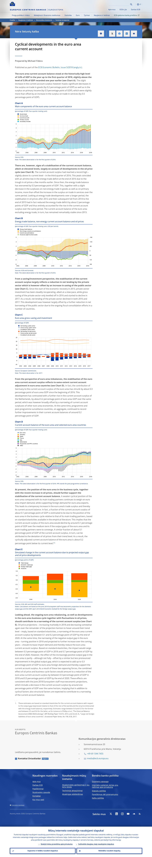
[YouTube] (128, 813)
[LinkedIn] (116, 813)
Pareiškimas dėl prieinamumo (105, 795)
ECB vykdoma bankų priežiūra (125, 15)
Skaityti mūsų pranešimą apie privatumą (56, 844)
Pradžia (12, 20)
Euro (78, 15)
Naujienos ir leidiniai (102, 15)
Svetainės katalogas (18, 805)
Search (131, 4)
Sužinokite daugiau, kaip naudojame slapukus (96, 844)
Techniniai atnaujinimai (72, 791)
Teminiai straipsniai (62, 20)
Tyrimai (87, 15)
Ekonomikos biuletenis (44, 20)
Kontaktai (36, 796)
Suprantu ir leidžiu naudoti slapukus (43, 851)
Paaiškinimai (38, 789)
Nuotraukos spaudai (41, 792)
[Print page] (101, 33)
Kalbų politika (98, 798)
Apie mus (111, 10)
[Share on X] (112, 33)
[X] (110, 813)
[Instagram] (122, 813)
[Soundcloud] (133, 813)
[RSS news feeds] (139, 813)
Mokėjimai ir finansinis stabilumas (47, 15)
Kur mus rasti (38, 800)
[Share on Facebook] (119, 33)
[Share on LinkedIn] (127, 33)
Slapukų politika (99, 791)
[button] (135, 4)
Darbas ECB (135, 10)
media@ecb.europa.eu (97, 759)
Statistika (68, 15)
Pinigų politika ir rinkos (21, 15)
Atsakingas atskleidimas (72, 794)
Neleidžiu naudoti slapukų (109, 851)
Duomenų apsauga (100, 782)
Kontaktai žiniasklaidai (29, 759)
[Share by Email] (134, 33)
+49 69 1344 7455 (95, 754)
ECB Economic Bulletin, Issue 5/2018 (55, 68)
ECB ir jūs (123, 10)
